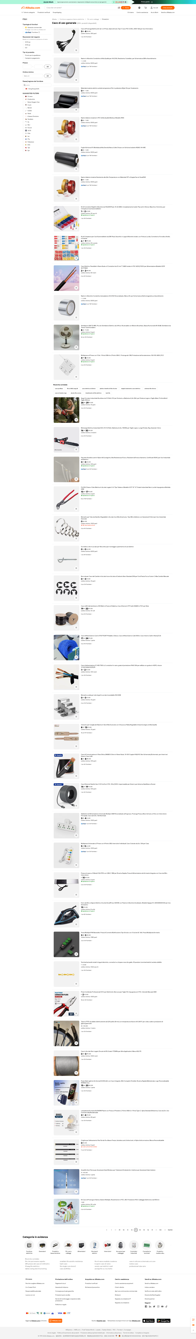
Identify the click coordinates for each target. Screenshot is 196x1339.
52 (132, 1230)
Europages (127, 1330)
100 (160, 1230)
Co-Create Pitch (31, 1287)
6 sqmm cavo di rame (102, 1264)
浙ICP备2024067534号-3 (150, 1336)
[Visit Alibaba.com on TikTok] (166, 1306)
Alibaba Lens (35, 1321)
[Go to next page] (165, 1230)
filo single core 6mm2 (68, 1266)
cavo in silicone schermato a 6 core (142, 1261)
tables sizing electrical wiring (36, 1269)
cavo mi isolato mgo (61, 393)
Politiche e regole (60, 1304)
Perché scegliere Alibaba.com (35, 1283)
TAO (114, 1330)
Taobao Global (106, 1330)
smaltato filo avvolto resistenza (71, 1261)
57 (152, 1230)
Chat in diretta (119, 1287)
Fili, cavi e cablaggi (93, 19)
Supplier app (101, 1321)
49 (119, 1230)
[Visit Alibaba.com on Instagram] (158, 1306)
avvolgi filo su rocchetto (103, 1269)
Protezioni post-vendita (62, 1295)
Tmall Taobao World (88, 1330)
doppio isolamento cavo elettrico (130, 388)
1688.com (77, 1330)
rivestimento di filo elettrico (93, 393)
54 (140, 1230)
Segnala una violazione (122, 1303)
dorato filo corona (76, 393)
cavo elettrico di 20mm (89, 388)
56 (148, 1230)
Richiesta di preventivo (92, 1287)
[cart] (146, 8)
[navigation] (37, 625)
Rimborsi (118, 1295)
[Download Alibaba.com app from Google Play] (163, 1321)
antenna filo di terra (150, 388)
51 (127, 1230)
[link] (193, 1319)
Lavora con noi (30, 1295)
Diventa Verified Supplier (152, 1295)
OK (48, 67)
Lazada (98, 1330)
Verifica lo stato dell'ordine (153, 1291)
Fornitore (88, 37)
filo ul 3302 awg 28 (72, 388)
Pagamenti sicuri (60, 1283)
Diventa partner (150, 1299)
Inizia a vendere (150, 1287)
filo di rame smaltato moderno (106, 1261)
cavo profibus (59, 388)
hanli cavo (63, 1264)
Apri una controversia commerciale (126, 1291)
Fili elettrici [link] (105, 19)
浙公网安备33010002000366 (131, 1336)
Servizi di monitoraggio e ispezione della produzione (67, 1299)
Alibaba (54, 19)
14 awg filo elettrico (32, 1266)
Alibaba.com (136, 1321)
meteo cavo (133, 1264)
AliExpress (69, 1330)
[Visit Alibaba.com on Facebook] (146, 1306)
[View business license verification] (116, 1336)
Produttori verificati (91, 1283)
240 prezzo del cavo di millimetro (37, 1264)
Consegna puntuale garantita (64, 1291)
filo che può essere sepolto (35, 1261)
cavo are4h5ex (65, 1269)
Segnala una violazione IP (123, 1299)
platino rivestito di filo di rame (108, 388)
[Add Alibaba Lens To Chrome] (55, 1321)
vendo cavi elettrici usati (104, 1266)
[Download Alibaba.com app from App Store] (148, 1321)
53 (136, 1230)
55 (144, 1230)
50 (123, 1230)
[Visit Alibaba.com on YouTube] (162, 1306)
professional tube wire (137, 1266)
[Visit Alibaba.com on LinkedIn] (150, 1306)
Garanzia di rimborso (61, 1287)
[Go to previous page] (106, 1230)
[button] (119, 8)
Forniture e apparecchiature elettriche (72, 19)
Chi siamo (29, 1279)
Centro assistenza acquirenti (124, 1283)
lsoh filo (108, 393)
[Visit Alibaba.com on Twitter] (154, 1306)
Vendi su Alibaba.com (151, 1283)
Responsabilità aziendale (33, 1291)
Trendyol (119, 1330)
